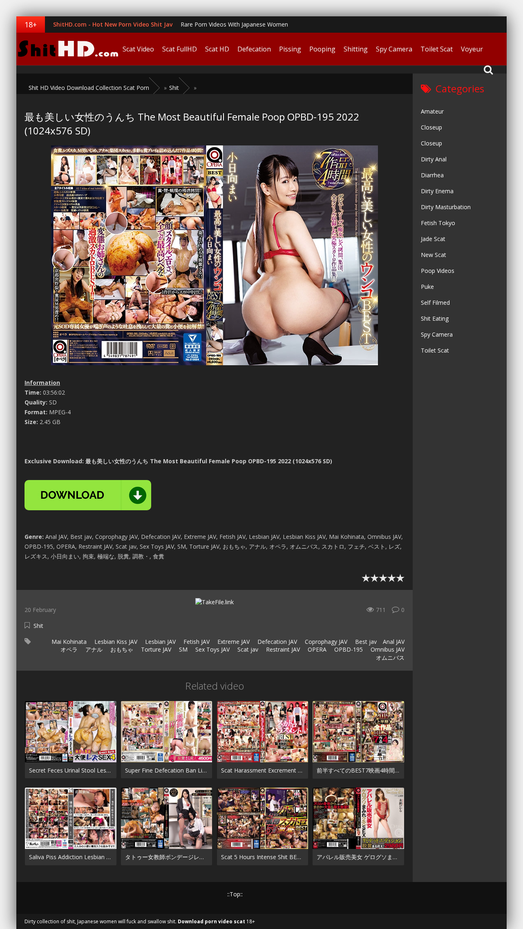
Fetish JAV (196, 641)
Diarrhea (432, 175)
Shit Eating (435, 318)
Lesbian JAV (159, 641)
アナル (93, 649)
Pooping (322, 49)
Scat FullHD (179, 49)
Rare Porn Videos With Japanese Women (234, 24)
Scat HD (217, 49)
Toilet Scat (436, 49)
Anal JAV (394, 641)
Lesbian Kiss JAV (115, 641)
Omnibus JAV (387, 649)
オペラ (68, 649)
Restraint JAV (282, 649)
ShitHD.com (67, 49)
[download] (88, 495)
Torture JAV (155, 649)
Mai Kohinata (68, 641)
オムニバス (389, 657)
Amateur (432, 111)
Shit (38, 626)
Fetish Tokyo (438, 223)
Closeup (431, 127)
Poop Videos (437, 271)
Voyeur (472, 49)
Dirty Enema (437, 191)
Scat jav (247, 649)
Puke (427, 286)
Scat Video (138, 49)
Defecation (254, 49)
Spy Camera (394, 49)
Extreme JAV (233, 641)
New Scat (433, 255)
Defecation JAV (276, 641)
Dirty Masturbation (446, 207)
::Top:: (235, 894)
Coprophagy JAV (325, 641)
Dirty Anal (434, 159)
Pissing (290, 49)
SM (182, 649)
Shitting (356, 49)
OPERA (316, 649)
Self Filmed (435, 302)
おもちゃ (121, 649)
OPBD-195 (348, 649)
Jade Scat (433, 239)
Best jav (365, 641)
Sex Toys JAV (212, 649)
